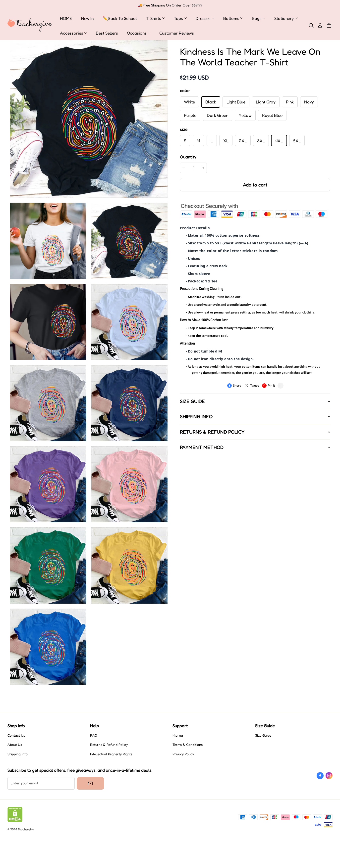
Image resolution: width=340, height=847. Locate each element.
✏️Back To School (120, 18)
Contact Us (16, 735)
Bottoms (231, 18)
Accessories (71, 33)
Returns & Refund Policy (109, 745)
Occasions (137, 33)
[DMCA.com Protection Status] (15, 820)
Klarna (177, 735)
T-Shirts (153, 18)
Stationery (284, 18)
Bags (257, 18)
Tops (178, 18)
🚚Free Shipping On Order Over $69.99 (170, 5)
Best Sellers (107, 33)
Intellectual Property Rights (111, 754)
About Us (14, 745)
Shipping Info (17, 754)
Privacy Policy (183, 754)
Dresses (203, 18)
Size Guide (263, 735)
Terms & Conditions (187, 745)
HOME (66, 18)
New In (87, 18)
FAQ (93, 735)
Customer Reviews (176, 33)
